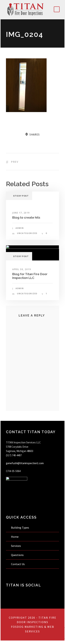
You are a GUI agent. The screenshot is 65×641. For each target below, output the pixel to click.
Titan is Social (23, 585)
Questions (17, 555)
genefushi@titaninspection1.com (25, 463)
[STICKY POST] (32, 252)
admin (20, 228)
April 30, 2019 (21, 269)
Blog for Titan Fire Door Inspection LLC (29, 275)
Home (15, 536)
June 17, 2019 (21, 212)
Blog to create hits (26, 217)
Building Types (20, 527)
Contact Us (18, 564)
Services (16, 546)
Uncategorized (27, 233)
